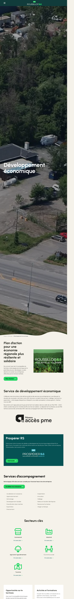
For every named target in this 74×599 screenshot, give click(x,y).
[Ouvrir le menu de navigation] (4, 3)
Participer (10, 336)
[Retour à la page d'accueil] (34, 3)
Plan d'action (10, 379)
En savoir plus (17, 540)
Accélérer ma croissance (13, 486)
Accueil (5, 336)
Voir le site (11, 461)
